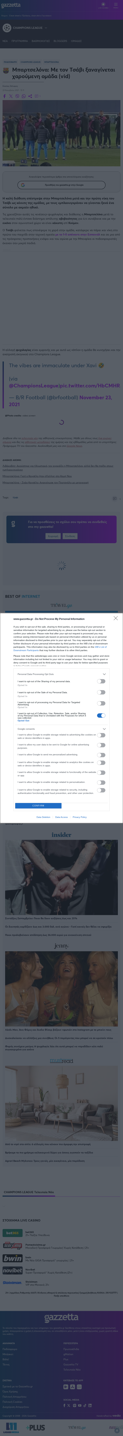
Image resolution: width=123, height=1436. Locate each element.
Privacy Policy (80, 817)
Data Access (61, 817)
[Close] (117, 619)
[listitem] (61, 674)
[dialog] (61, 718)
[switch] (101, 681)
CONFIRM (38, 805)
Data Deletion (43, 817)
